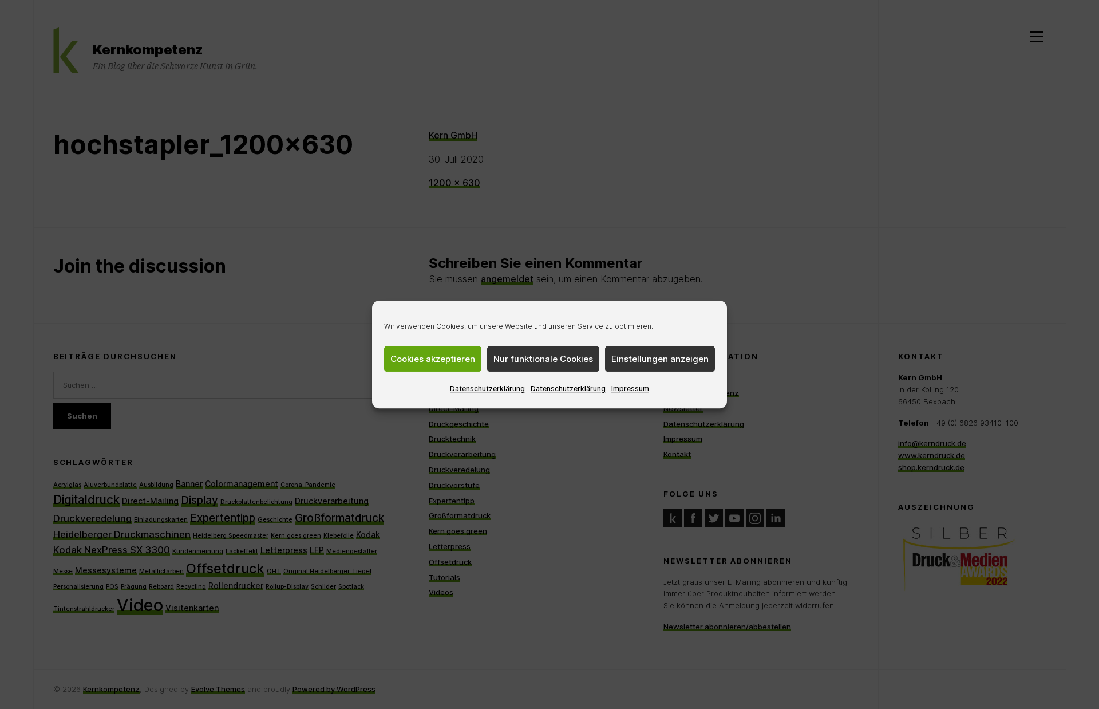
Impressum (630, 388)
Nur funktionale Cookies (543, 358)
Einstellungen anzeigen (660, 358)
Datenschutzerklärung (487, 388)
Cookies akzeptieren (432, 358)
